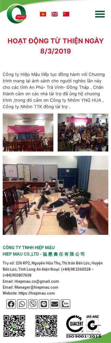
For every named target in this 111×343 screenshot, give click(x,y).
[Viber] (33, 304)
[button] (100, 14)
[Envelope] (55, 304)
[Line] (43, 304)
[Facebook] (11, 304)
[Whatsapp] (22, 304)
